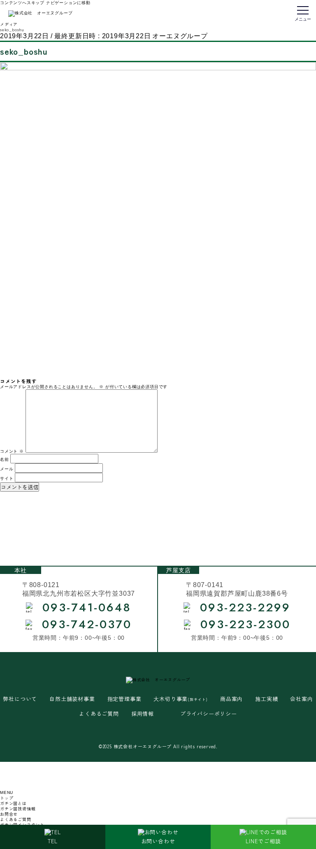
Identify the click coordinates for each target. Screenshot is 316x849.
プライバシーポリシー (208, 713)
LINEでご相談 (263, 841)
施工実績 (266, 699)
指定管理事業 (124, 699)
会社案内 (301, 699)
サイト (6, 478)
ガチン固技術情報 (17, 808)
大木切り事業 (180, 699)
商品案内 (231, 699)
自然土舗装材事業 (72, 699)
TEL (53, 841)
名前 (4, 459)
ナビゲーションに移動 (68, 2)
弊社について (20, 699)
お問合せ (9, 814)
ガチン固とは (13, 803)
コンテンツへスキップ (22, 2)
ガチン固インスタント (22, 824)
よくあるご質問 (99, 713)
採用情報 (142, 713)
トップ (6, 798)
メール (6, 469)
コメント (12, 451)
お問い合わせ (158, 841)
